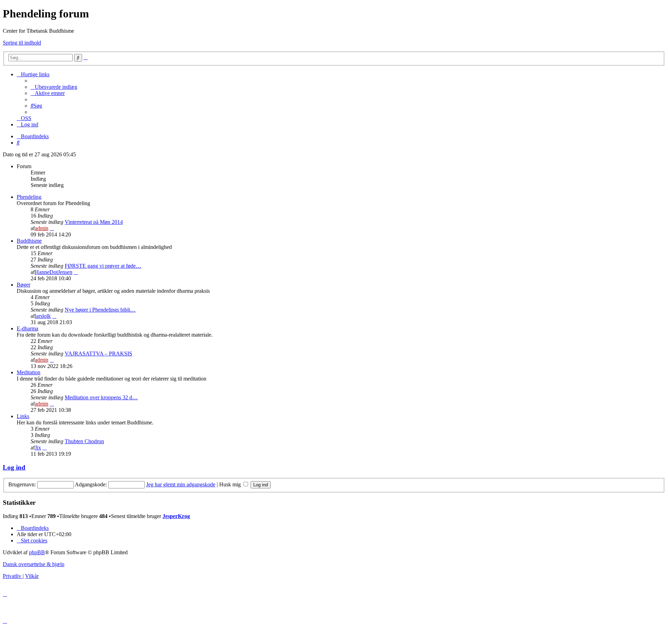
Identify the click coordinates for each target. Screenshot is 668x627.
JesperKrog (176, 516)
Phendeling (29, 197)
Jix (38, 447)
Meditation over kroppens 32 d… (101, 397)
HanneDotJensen (53, 272)
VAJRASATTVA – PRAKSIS (98, 353)
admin (41, 228)
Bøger (23, 285)
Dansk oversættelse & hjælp (33, 564)
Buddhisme (29, 241)
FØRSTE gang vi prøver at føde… (103, 266)
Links (23, 416)
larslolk (43, 316)
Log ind (14, 467)
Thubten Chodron (84, 441)
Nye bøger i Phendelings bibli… (100, 310)
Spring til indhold (22, 43)
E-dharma (27, 328)
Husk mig (230, 484)
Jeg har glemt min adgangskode (180, 484)
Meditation (28, 372)
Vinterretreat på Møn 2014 (94, 222)
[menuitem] (54, 87)
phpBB (37, 552)
